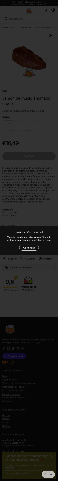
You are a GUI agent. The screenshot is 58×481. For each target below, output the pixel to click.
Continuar (29, 247)
